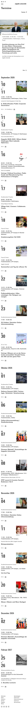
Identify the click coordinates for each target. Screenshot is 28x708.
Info (2, 109)
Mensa (2, 703)
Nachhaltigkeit (17, 696)
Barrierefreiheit (17, 702)
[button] (2, 706)
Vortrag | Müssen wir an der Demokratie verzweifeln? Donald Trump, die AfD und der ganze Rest (13, 355)
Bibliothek (3, 696)
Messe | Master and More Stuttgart (13, 602)
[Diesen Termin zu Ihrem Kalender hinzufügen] (14, 109)
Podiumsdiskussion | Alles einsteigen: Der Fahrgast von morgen (11, 295)
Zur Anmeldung (8, 109)
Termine (6, 8)
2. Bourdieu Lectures (8, 683)
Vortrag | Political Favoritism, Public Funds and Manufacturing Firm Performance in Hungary (13, 175)
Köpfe (2, 697)
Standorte (3, 699)
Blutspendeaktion (7, 544)
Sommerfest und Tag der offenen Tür (14, 267)
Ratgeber (3, 702)
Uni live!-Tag (5, 573)
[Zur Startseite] (21, 4)
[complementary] (5, 2)
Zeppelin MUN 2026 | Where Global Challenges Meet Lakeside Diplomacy (13, 141)
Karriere (2, 700)
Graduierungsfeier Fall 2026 (10, 237)
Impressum (16, 700)
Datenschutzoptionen (18, 699)
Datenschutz (16, 697)
